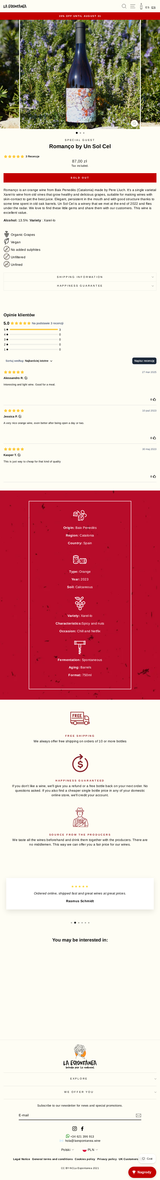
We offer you (79, 1092)
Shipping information (80, 277)
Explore (79, 1078)
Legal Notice (21, 1159)
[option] (147, 7)
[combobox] (153, 7)
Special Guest (80, 140)
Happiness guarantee (80, 285)
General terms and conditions (52, 1159)
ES (147, 7)
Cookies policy (85, 1159)
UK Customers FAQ (132, 1159)
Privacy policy (107, 1159)
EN (153, 7)
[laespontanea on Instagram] (74, 1128)
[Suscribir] (138, 1115)
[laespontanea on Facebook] (82, 1128)
